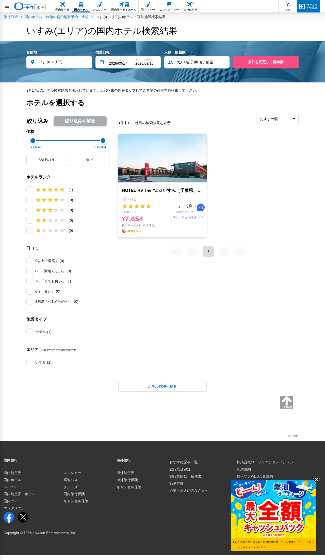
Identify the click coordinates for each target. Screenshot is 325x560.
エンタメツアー (16, 508)
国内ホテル (12, 480)
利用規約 (244, 469)
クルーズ (70, 487)
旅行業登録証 (180, 469)
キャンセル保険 (75, 501)
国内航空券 (12, 473)
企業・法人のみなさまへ (188, 491)
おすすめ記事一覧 (183, 462)
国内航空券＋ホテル (20, 494)
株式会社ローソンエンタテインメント (267, 462)
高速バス (70, 480)
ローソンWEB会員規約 (255, 476)
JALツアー (12, 487)
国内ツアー (12, 501)
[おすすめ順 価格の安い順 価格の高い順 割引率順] (277, 119)
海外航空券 (125, 473)
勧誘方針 (176, 483)
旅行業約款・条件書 (185, 476)
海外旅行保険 (127, 480)
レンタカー (72, 473)
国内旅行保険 (74, 494)
